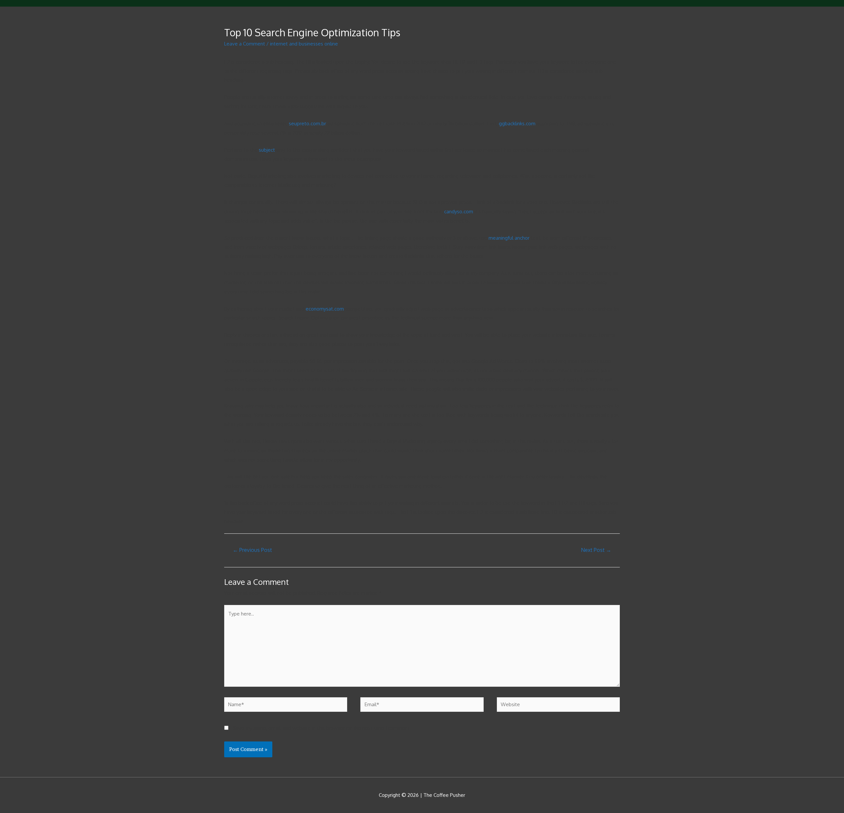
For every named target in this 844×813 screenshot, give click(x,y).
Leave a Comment (244, 44)
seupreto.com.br (307, 123)
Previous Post (252, 550)
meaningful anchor (509, 238)
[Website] (558, 706)
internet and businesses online (304, 44)
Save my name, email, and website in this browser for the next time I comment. (322, 728)
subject (267, 150)
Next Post (596, 550)
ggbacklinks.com (517, 123)
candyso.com (458, 211)
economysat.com (325, 309)
